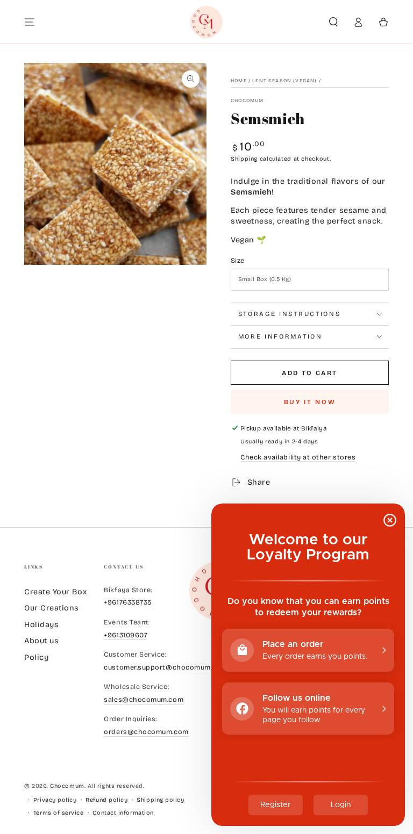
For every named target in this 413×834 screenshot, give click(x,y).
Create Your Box (55, 591)
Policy (36, 657)
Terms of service (58, 812)
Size (237, 260)
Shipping (244, 158)
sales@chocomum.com (143, 699)
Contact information (122, 812)
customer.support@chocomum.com (165, 667)
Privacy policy (55, 799)
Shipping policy (160, 799)
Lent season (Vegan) (284, 80)
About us (41, 640)
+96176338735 (128, 602)
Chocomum (247, 100)
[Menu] (29, 22)
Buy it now (310, 402)
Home (239, 80)
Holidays (41, 624)
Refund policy (106, 799)
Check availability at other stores (297, 457)
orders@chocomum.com (146, 732)
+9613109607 (125, 635)
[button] (333, 22)
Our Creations (51, 608)
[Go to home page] (206, 22)
